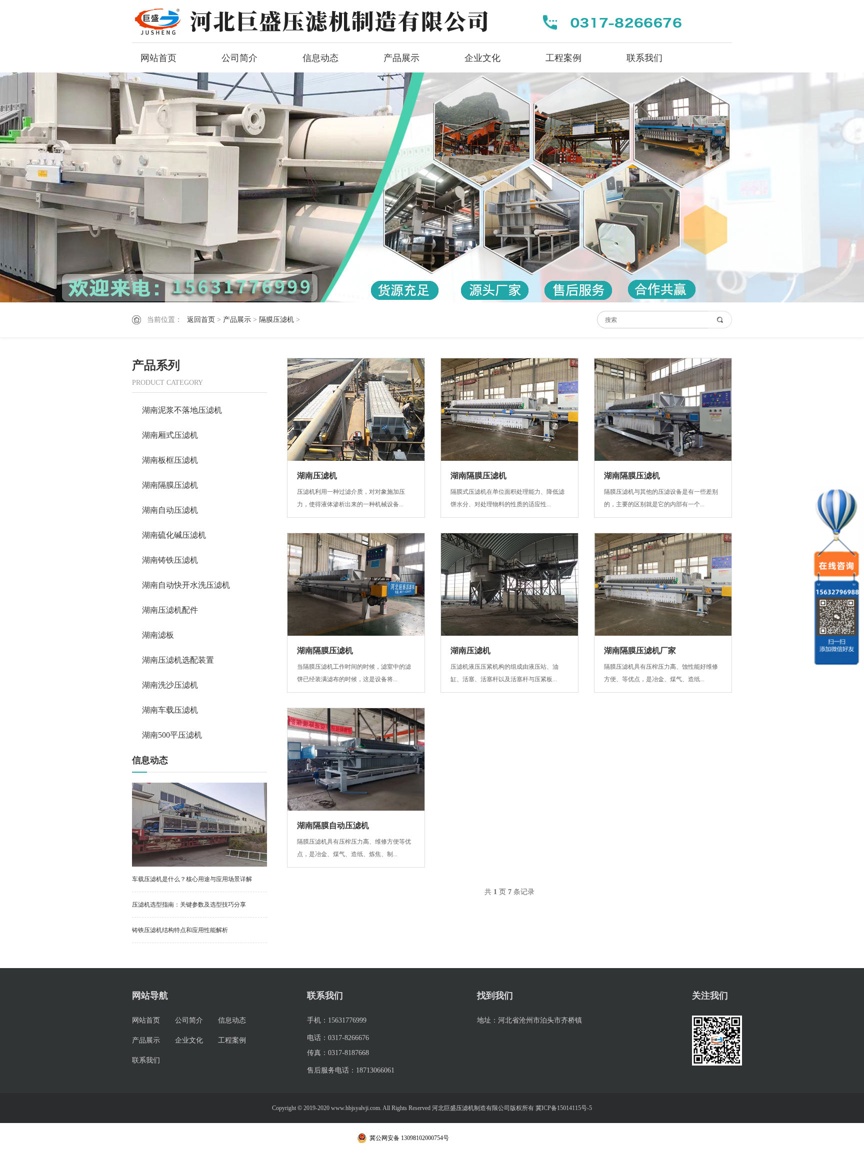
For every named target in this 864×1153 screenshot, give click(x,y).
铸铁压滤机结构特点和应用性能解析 (180, 930)
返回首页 (201, 319)
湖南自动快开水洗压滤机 (186, 585)
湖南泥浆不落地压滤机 (182, 410)
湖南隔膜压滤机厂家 (640, 650)
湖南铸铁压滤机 (170, 560)
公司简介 (240, 58)
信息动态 (320, 58)
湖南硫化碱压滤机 (174, 535)
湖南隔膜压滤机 (170, 485)
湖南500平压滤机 (172, 735)
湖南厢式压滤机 (170, 435)
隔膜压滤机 (276, 319)
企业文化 (482, 58)
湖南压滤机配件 (170, 610)
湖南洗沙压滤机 (170, 685)
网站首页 (158, 58)
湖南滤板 (158, 635)
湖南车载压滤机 (170, 710)
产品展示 (402, 58)
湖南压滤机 (317, 475)
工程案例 (564, 58)
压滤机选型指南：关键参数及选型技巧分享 (189, 904)
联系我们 (644, 58)
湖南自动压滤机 (170, 510)
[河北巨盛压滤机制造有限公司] (317, 21)
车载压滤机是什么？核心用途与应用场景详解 (192, 879)
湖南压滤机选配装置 (178, 660)
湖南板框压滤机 (170, 460)
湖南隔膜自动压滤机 (333, 825)
